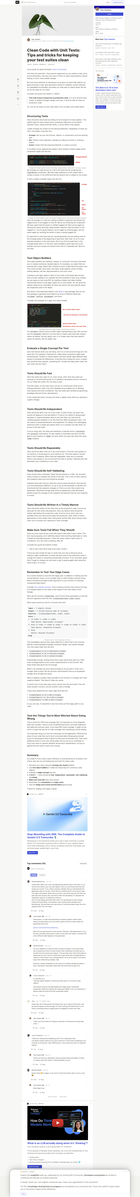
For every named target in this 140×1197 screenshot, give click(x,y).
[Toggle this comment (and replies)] (28, 884)
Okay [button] (23, 1194)
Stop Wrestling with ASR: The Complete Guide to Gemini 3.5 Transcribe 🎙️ (56, 836)
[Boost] (18, 98)
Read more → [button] (33, 853)
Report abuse (63, 1096)
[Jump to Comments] (18, 86)
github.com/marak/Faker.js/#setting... (46, 927)
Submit (34, 875)
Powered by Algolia (69, 2)
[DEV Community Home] (17, 2)
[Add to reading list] (18, 93)
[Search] (22, 2)
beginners (42, 64)
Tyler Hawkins (35, 39)
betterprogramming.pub (68, 41)
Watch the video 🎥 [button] (35, 1166)
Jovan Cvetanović (38, 975)
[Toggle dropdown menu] (86, 794)
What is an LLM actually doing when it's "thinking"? (57, 1143)
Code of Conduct (52, 1096)
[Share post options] (18, 104)
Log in (108, 2)
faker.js (61, 292)
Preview (42, 875)
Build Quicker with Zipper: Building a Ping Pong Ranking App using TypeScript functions (108, 62)
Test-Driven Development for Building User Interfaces (108, 46)
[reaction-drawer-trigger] (18, 80)
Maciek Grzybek (37, 1070)
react (30, 64)
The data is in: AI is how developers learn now (106, 88)
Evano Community (59, 69)
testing (35, 64)
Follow (109, 14)
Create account (118, 2)
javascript (50, 64)
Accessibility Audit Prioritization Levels (107, 53)
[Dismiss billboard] (126, 1171)
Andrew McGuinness (38, 881)
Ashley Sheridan (38, 946)
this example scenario (42, 587)
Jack (33, 1001)
